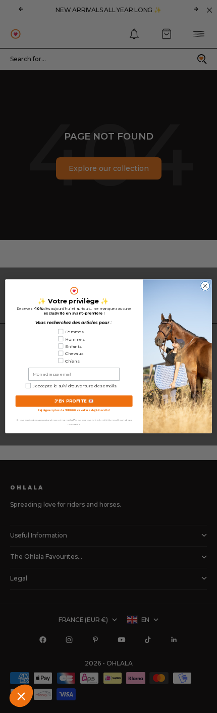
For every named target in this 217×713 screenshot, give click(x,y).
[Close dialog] (205, 286)
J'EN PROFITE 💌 (74, 401)
